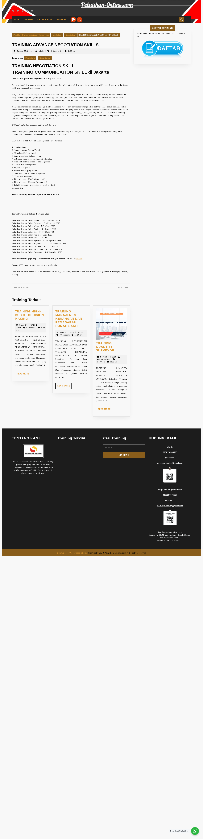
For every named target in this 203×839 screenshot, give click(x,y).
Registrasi (62, 19)
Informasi (28, 19)
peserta (79, 259)
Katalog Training (44, 19)
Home (16, 19)
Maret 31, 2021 (66, 332)
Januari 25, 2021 (24, 51)
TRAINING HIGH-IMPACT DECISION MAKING (29, 315)
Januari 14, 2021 (26, 325)
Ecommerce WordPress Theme (72, 553)
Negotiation (70, 35)
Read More (24, 374)
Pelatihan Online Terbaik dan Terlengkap (31, 35)
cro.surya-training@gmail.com (170, 463)
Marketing (57, 35)
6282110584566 (170, 452)
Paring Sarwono (104, 359)
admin (41, 51)
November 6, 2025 (108, 357)
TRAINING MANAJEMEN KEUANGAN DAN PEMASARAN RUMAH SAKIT (68, 319)
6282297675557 (170, 495)
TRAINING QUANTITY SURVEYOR (105, 346)
